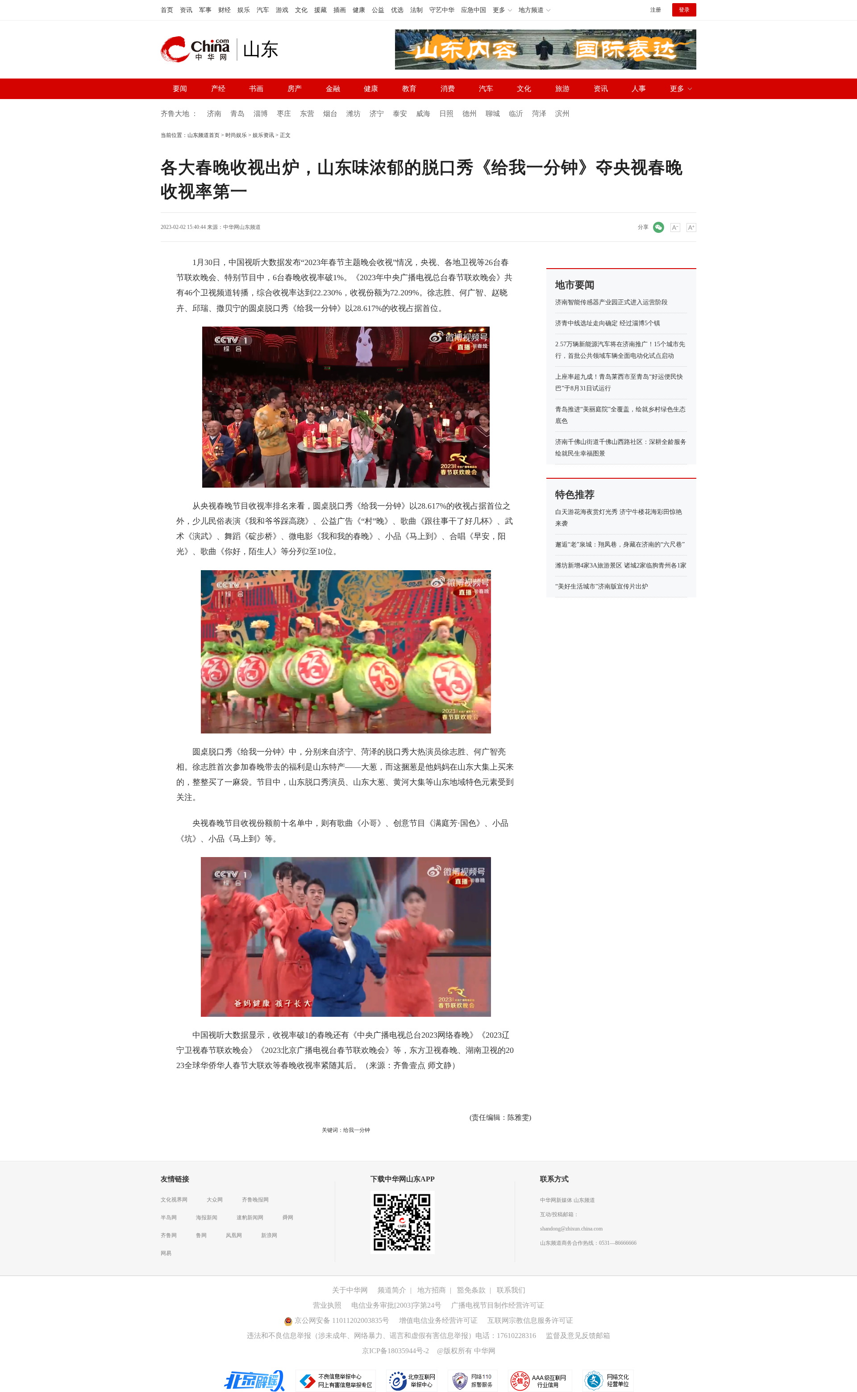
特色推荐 (575, 494)
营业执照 (327, 1305)
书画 (256, 88)
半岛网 (169, 1217)
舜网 (288, 1217)
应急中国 (473, 10)
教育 (409, 88)
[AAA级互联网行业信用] (540, 1380)
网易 (166, 1253)
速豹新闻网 (250, 1217)
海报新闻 (206, 1217)
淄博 (261, 113)
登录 (684, 10)
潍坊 (353, 113)
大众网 (215, 1200)
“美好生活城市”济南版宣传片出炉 (601, 586)
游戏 (282, 10)
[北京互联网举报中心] (412, 1380)
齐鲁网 (169, 1235)
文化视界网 (174, 1200)
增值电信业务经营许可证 (438, 1320)
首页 (167, 10)
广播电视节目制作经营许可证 (497, 1305)
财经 (224, 10)
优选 (397, 10)
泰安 (400, 113)
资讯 (186, 10)
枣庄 (284, 113)
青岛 (237, 113)
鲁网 (201, 1235)
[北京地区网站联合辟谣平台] (255, 1380)
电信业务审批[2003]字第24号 (396, 1305)
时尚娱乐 (236, 135)
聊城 (493, 113)
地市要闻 (575, 284)
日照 (446, 113)
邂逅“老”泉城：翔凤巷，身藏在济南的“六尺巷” (620, 544)
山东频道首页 (203, 135)
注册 (655, 10)
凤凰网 (234, 1235)
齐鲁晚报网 (255, 1200)
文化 (301, 10)
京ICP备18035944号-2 (395, 1351)
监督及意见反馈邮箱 (578, 1335)
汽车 (263, 10)
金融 (333, 88)
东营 (307, 113)
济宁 (377, 113)
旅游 (562, 88)
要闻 (180, 88)
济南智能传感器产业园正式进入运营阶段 (611, 302)
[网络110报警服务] (473, 1380)
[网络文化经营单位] (608, 1380)
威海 (423, 113)
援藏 (320, 10)
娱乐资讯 (263, 135)
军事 (205, 10)
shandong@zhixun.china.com (571, 1229)
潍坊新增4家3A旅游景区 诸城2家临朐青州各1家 (620, 565)
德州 (469, 113)
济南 (214, 113)
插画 (339, 10)
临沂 (516, 113)
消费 (448, 88)
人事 (639, 88)
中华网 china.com (199, 49)
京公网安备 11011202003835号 (341, 1320)
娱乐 (243, 10)
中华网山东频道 (242, 227)
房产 (294, 88)
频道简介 (392, 1290)
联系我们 (511, 1290)
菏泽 (539, 113)
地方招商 (431, 1290)
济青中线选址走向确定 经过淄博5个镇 (607, 323)
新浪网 (269, 1235)
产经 (218, 88)
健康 (359, 10)
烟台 (330, 113)
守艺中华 (441, 10)
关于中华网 (350, 1290)
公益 (378, 10)
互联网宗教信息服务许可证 (530, 1320)
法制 (416, 10)
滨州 (562, 113)
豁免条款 (471, 1290)
